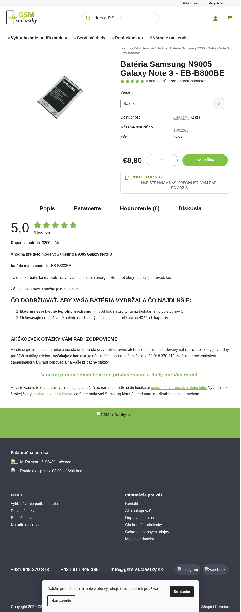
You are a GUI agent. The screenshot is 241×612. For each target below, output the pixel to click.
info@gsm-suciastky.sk (135, 569)
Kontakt (130, 504)
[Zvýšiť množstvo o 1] (172, 160)
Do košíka (203, 160)
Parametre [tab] (85, 208)
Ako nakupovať (136, 511)
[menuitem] (37, 38)
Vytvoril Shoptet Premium (207, 607)
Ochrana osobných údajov (145, 532)
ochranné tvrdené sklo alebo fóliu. (177, 388)
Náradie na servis (24, 525)
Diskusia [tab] (188, 208)
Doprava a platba (138, 518)
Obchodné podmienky (142, 525)
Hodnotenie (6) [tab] (138, 208)
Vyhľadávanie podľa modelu (32, 504)
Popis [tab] (45, 208)
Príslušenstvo (20, 518)
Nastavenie (60, 601)
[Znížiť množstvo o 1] (148, 160)
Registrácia (215, 3)
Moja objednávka (138, 539)
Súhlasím (180, 592)
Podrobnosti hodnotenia (188, 81)
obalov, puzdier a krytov (50, 394)
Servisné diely (21, 511)
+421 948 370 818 (28, 569)
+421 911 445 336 (78, 569)
